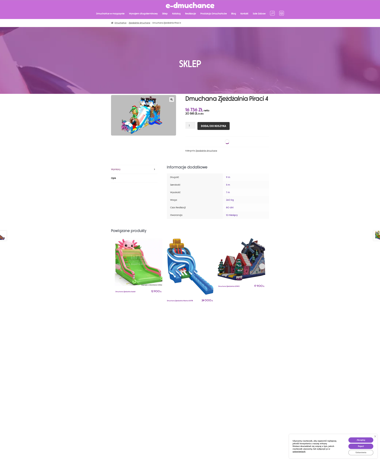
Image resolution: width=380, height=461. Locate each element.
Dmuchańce (120, 23)
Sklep (165, 13)
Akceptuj (361, 440)
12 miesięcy (232, 215)
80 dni (229, 207)
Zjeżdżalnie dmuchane (139, 23)
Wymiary (115, 169)
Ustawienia (361, 452)
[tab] (134, 169)
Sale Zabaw (259, 13)
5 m (228, 184)
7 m (228, 192)
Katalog (176, 13)
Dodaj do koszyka (213, 126)
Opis (113, 178)
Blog (233, 13)
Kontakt (244, 13)
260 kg (230, 200)
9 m (228, 177)
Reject (361, 446)
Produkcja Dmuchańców (213, 13)
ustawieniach (299, 451)
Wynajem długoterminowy (143, 13)
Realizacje (190, 13)
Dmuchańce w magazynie (110, 13)
